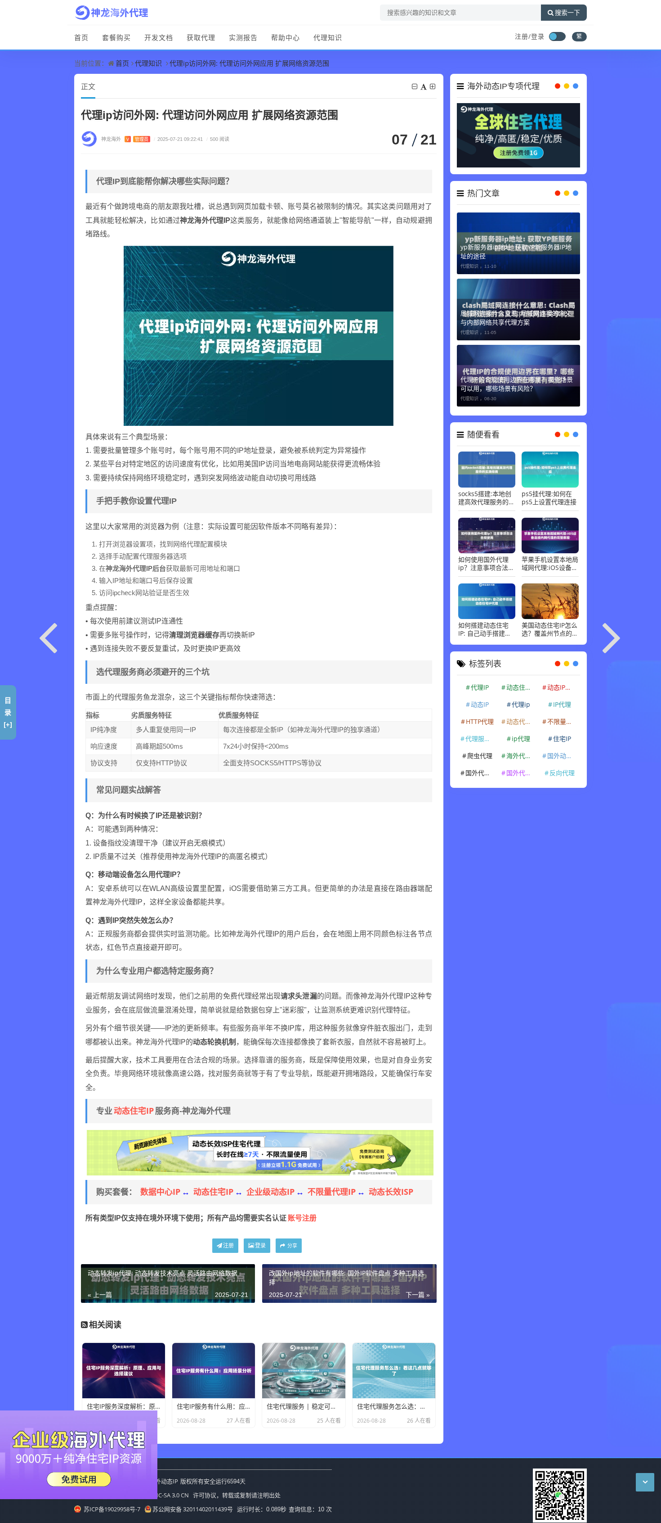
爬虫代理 (479, 755)
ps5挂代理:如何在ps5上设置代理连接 (549, 498)
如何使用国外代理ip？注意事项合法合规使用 (486, 564)
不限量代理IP (332, 1191)
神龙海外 (124, 139)
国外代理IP (480, 772)
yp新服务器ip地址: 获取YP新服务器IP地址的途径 (516, 251)
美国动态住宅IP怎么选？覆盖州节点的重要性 (550, 629)
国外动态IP (562, 755)
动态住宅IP (134, 1110)
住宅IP (562, 738)
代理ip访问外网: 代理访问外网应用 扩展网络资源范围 (249, 63)
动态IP (480, 704)
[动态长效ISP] (260, 1152)
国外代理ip (521, 772)
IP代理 (562, 704)
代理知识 (327, 37)
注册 (228, 1245)
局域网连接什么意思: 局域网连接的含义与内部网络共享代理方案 (515, 317)
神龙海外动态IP (158, 1481)
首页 (81, 37)
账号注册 (302, 1218)
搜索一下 (567, 12)
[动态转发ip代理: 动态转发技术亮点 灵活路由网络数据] (48, 636)
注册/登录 (530, 36)
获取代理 (201, 37)
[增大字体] (433, 86)
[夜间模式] (557, 36)
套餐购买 (116, 37)
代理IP (480, 687)
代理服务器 (481, 738)
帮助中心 (285, 37)
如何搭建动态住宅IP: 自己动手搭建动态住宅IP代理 (484, 629)
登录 (260, 1245)
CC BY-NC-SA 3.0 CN (163, 1495)
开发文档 (158, 37)
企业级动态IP (270, 1191)
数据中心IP (160, 1191)
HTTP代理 (480, 721)
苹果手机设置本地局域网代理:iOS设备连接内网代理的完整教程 (550, 564)
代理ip (521, 704)
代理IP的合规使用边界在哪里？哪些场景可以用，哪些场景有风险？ (516, 384)
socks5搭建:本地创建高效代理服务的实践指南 (486, 498)
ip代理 (521, 738)
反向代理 (562, 772)
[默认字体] (424, 86)
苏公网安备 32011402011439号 (192, 1509)
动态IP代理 (562, 687)
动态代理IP (521, 721)
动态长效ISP (391, 1191)
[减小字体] (415, 86)
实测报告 (243, 37)
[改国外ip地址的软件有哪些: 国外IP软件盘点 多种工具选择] (612, 636)
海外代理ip (521, 755)
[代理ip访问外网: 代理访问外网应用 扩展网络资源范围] (258, 335)
